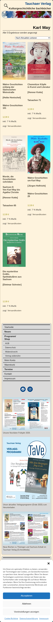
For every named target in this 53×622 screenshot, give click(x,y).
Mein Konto (9, 360)
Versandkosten (14, 126)
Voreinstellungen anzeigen (26, 611)
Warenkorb (9, 365)
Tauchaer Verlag (38, 4)
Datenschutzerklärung (29, 618)
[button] (48, 563)
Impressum (44, 618)
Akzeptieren (26, 595)
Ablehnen (26, 603)
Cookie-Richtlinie (11, 618)
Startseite (9, 327)
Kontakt (8, 374)
